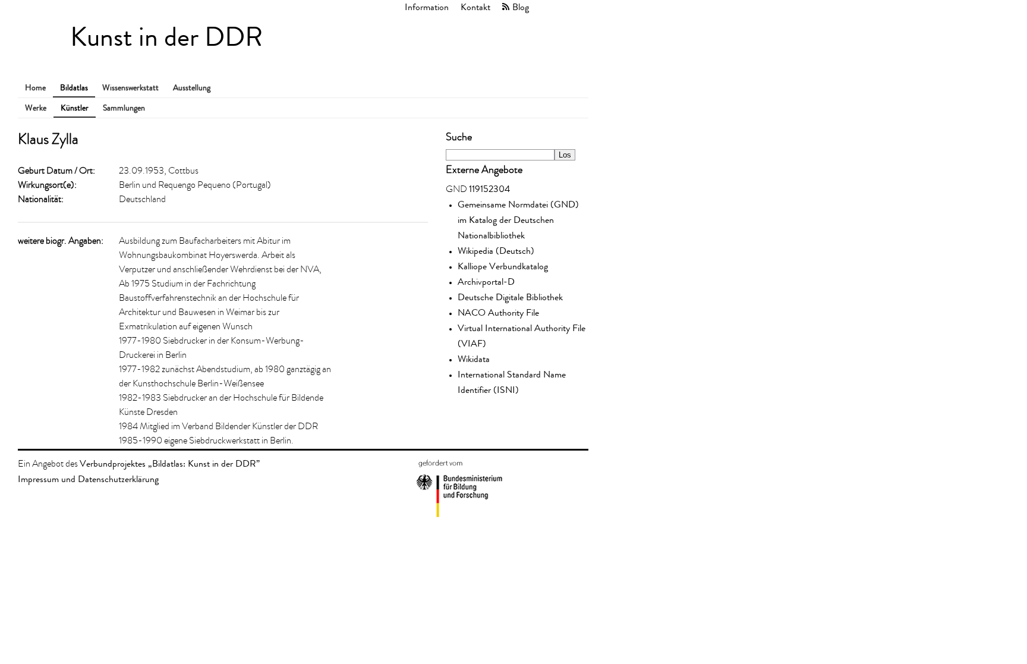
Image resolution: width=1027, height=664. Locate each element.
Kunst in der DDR (166, 37)
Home (35, 87)
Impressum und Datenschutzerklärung (88, 479)
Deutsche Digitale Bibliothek (510, 297)
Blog (520, 7)
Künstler (75, 108)
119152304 (489, 189)
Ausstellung (191, 87)
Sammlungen (124, 108)
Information (427, 7)
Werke (35, 108)
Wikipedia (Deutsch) (496, 250)
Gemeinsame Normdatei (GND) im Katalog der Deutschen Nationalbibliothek (518, 219)
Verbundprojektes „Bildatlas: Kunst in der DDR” (170, 463)
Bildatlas (74, 87)
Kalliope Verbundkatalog (503, 266)
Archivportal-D (486, 281)
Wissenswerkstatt (130, 87)
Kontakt (475, 7)
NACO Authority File (498, 312)
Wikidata (474, 359)
